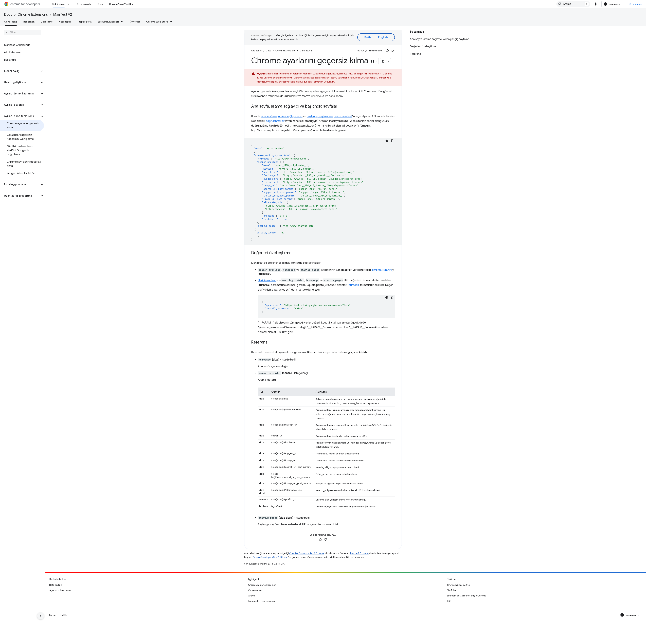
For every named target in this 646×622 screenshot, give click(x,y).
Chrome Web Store (157, 21)
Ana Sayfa (256, 50)
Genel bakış (10, 21)
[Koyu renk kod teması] (386, 141)
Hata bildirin (55, 584)
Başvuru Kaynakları (108, 21)
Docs (8, 14)
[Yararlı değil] (392, 50)
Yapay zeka (85, 21)
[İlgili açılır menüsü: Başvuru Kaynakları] (123, 22)
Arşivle (251, 595)
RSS (449, 601)
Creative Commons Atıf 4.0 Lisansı (306, 553)
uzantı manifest (343, 116)
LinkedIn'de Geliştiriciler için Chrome (466, 595)
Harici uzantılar (267, 280)
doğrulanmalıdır (275, 121)
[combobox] (573, 4)
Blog (100, 4)
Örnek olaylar (84, 4)
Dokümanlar (58, 4)
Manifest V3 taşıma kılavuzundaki (294, 81)
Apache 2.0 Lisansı (359, 553)
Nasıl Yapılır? (66, 21)
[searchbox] (22, 32)
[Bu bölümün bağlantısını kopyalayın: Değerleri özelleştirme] (295, 253)
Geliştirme (47, 21)
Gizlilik (63, 615)
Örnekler (135, 21)
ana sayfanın (269, 116)
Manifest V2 (62, 14)
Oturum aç (635, 4)
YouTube (451, 590)
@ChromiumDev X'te (458, 584)
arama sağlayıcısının (290, 116)
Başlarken (28, 21)
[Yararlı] (387, 50)
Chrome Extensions (32, 14)
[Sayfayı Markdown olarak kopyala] (383, 61)
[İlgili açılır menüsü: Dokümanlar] (69, 4)
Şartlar (52, 615)
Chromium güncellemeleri (262, 584)
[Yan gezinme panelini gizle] (40, 616)
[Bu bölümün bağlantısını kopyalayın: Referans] (270, 342)
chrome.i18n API (382, 270)
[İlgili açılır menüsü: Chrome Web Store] (172, 22)
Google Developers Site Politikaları (270, 557)
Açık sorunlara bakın (60, 590)
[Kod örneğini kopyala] (392, 141)
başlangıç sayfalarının (320, 116)
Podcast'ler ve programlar (262, 601)
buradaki (354, 285)
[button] (20, 71)
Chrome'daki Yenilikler (122, 4)
